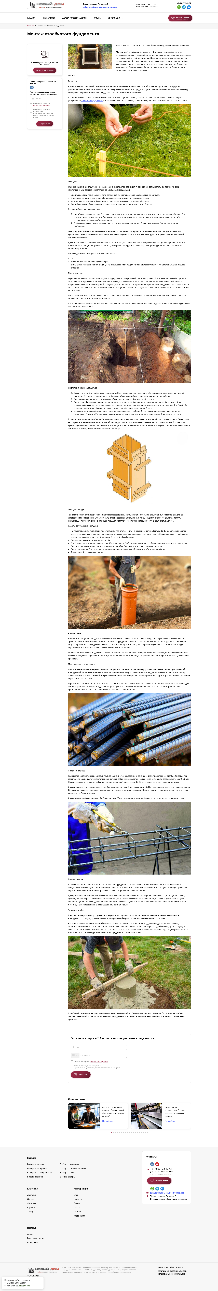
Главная (30, 26)
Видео (77, 1203)
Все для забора (67, 1177)
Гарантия (31, 1207)
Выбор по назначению (70, 1164)
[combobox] (75, 1055)
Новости (78, 1199)
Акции (30, 1234)
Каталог (31, 18)
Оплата (30, 1199)
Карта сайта (79, 1216)
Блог (76, 1195)
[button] (111, 1132)
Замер (30, 1212)
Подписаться (45, 124)
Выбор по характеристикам (73, 1168)
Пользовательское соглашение (172, 1274)
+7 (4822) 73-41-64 (184, 3)
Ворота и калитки (35, 1177)
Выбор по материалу (37, 1168)
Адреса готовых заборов (74, 18)
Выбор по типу (67, 1173)
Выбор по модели (35, 1164)
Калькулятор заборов (44, 70)
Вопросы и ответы (35, 1238)
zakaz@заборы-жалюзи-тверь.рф (100, 7)
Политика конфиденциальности (172, 1271)
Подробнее (24, 1286)
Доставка (31, 1195)
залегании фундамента (92, 100)
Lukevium (178, 1267)
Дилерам (31, 1203)
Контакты (78, 1212)
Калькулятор (49, 18)
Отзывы (97, 18)
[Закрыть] (41, 1279)
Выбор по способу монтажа (40, 1173)
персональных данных (41, 106)
